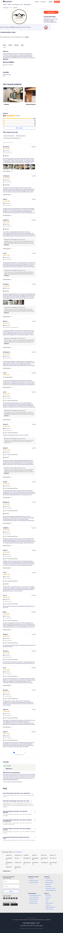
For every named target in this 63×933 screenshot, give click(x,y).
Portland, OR (18, 862)
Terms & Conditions (39, 925)
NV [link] (11, 7)
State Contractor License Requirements (11, 772)
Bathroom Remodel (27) (9, 135)
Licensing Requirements (51, 890)
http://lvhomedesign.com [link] (50, 22)
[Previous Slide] (3, 110)
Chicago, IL (26, 855)
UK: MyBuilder (47, 919)
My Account (48, 878)
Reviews (16, 45)
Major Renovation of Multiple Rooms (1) (12, 138)
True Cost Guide (49, 880)
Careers (47, 899)
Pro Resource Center (33, 899)
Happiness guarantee (50, 907)
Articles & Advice (27, 4)
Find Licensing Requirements (9, 779)
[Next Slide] (6, 110)
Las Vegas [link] (15, 7)
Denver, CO (44, 855)
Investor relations (49, 903)
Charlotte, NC (18, 855)
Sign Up (57, 1)
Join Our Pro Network (34, 897)
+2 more (26, 37)
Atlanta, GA (9, 855)
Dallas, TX (34, 855)
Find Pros (31, 878)
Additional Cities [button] (6, 871)
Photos (10, 45)
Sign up (11, 891)
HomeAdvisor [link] (6, 7)
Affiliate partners (49, 909)
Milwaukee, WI (27, 858)
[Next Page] (35, 752)
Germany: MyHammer (24, 919)
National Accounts (33, 903)
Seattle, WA (9, 867)
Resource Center (49, 882)
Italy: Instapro (31, 919)
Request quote (51, 12)
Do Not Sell (32, 923)
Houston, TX (53, 855)
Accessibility (37, 923)
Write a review (19, 128)
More (21, 4)
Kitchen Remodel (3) (20, 135)
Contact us (48, 905)
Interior (4, 4)
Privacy (24, 923)
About (4, 45)
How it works (48, 895)
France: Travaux (16, 919)
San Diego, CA (44, 862)
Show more (8, 768)
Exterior (9, 4)
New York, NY (53, 858)
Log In (50, 1)
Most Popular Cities (7, 852)
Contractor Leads (33, 901)
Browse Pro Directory (33, 880)
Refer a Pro (48, 884)
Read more (5, 59)
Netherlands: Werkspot (39, 919)
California (28, 923)
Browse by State (17, 852)
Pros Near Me (48, 886)
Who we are (48, 897)
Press (47, 901)
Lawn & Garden (15, 4)
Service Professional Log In (35, 895)
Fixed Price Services (33, 882)
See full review (6, 171)
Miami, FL (17, 858)
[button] (13, 97)
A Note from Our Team (50, 888)
